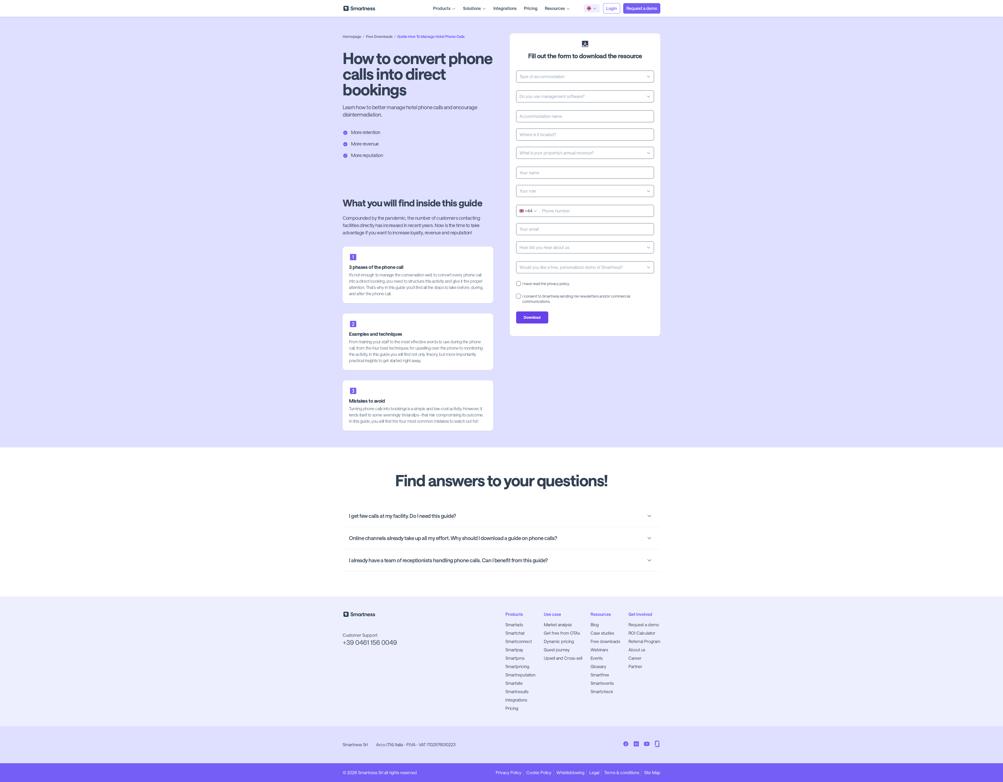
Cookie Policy (538, 772)
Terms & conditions (621, 772)
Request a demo (643, 624)
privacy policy (558, 283)
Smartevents (602, 683)
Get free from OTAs (562, 632)
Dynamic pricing (559, 641)
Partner (635, 666)
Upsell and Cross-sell (563, 658)
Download (532, 317)
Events (597, 658)
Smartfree (600, 674)
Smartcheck (602, 691)
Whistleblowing (570, 772)
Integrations (505, 8)
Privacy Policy (508, 772)
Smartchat (514, 632)
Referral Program (644, 641)
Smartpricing (517, 666)
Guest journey (557, 649)
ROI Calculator (641, 632)
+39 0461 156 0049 (370, 642)
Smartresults (516, 691)
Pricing (531, 8)
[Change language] (592, 8)
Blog (595, 624)
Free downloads (605, 641)
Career (635, 658)
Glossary (598, 666)
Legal (594, 772)
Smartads (514, 624)
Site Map (652, 772)
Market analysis (558, 624)
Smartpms (514, 658)
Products (442, 8)
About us (636, 649)
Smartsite (514, 683)
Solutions (472, 8)
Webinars (599, 649)
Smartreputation (520, 674)
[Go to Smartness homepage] (359, 8)
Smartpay (514, 649)
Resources (555, 8)
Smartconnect (518, 641)
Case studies (602, 632)
